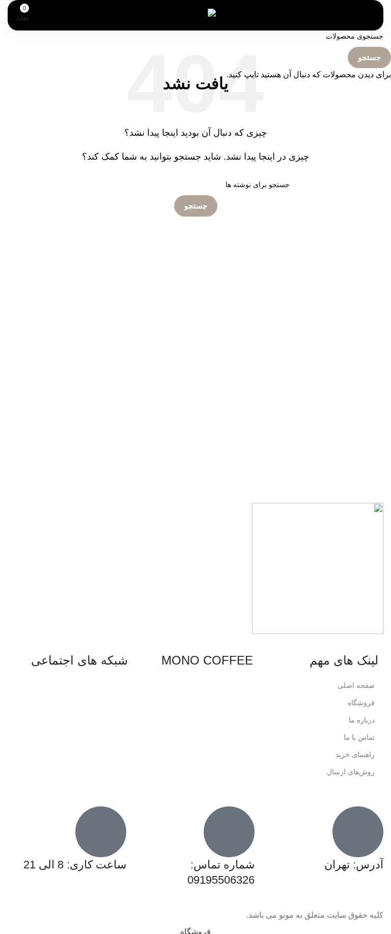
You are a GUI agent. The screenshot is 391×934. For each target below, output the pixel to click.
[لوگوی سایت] (196, 14)
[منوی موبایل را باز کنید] (357, 15)
